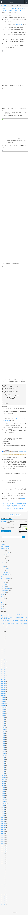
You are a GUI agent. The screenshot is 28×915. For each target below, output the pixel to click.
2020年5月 (3, 765)
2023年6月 (3, 693)
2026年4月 (3, 636)
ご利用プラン (3, 562)
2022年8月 (3, 711)
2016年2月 (3, 867)
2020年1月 (3, 773)
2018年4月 (3, 815)
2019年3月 (3, 793)
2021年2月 (3, 747)
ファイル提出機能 (4, 572)
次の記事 (18, 514)
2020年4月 (3, 767)
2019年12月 (3, 775)
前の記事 (12, 514)
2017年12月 (3, 823)
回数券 (2, 596)
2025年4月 (3, 658)
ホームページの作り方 (5, 578)
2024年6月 (3, 669)
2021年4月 (3, 743)
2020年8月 (3, 759)
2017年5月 (3, 837)
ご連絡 (2, 564)
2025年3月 (3, 659)
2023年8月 (3, 689)
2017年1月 (3, 845)
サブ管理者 (3, 566)
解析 (2, 606)
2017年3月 (3, 841)
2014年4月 (3, 902)
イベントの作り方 (4, 554)
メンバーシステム (4, 584)
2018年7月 (3, 809)
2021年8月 (3, 735)
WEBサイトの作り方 (5, 546)
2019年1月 (3, 797)
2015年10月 (3, 875)
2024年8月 (3, 665)
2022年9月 (3, 709)
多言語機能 (3, 598)
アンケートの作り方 (5, 552)
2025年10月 (3, 646)
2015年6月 (3, 883)
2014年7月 (3, 900)
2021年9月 (3, 733)
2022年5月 (3, 717)
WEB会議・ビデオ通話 (5, 548)
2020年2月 (3, 771)
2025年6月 (3, 653)
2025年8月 (3, 649)
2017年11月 (3, 825)
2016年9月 (3, 853)
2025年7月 (3, 651)
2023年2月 (3, 701)
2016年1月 (3, 869)
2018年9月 (3, 805)
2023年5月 (3, 695)
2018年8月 (3, 807)
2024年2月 (3, 677)
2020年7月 (3, 761)
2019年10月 (3, 779)
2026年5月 (3, 634)
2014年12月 (3, 891)
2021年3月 (3, 745)
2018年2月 (3, 819)
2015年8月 (3, 879)
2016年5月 (3, 861)
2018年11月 (3, 801)
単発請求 (2, 594)
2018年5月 (3, 813)
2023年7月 (3, 691)
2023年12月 (3, 681)
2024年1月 (3, 679)
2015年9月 (3, 877)
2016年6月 (3, 859)
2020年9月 (3, 757)
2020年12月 (3, 751)
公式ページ (22, 498)
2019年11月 (3, 777)
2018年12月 (3, 799)
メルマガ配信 (3, 582)
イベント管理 (3, 556)
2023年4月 (3, 697)
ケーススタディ (4, 560)
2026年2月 (3, 640)
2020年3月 (3, 769)
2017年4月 (3, 839)
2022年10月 (3, 707)
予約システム (5, 12)
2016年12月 (3, 847)
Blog (11, 2)
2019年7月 (3, 785)
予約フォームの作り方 (13, 12)
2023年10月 (3, 685)
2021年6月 (3, 739)
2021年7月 (3, 737)
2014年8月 (3, 898)
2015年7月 (3, 881)
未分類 (2, 602)
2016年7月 (3, 857)
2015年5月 (3, 884)
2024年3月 (3, 675)
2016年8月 (3, 855)
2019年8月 (3, 783)
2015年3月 (3, 889)
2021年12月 (3, 727)
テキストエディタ (4, 568)
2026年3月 (3, 638)
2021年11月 (3, 729)
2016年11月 (3, 849)
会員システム (3, 592)
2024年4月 (3, 673)
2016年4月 (3, 863)
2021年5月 (3, 741)
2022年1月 (3, 725)
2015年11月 (3, 873)
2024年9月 (3, 663)
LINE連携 (3, 544)
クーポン (2, 558)
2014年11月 (3, 893)
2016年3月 (3, 865)
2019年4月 (3, 791)
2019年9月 (3, 781)
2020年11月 (3, 753)
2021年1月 (3, 749)
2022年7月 (3, 713)
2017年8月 (3, 831)
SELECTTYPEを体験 (6, 531)
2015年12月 (3, 871)
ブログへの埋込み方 (5, 574)
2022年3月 (3, 721)
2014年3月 (3, 904)
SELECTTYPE (4, 521)
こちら (14, 139)
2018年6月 (3, 811)
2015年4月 (3, 887)
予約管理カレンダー (5, 590)
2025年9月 (3, 648)
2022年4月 (3, 719)
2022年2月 (3, 723)
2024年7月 (3, 667)
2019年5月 (3, 789)
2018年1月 (3, 821)
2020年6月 (3, 763)
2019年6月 (3, 787)
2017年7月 (3, 833)
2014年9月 (3, 896)
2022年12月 (3, 703)
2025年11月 (3, 644)
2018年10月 (3, 803)
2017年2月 (3, 843)
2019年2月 (3, 795)
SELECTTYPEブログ (5, 5)
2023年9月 (3, 687)
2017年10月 (3, 827)
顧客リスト (3, 608)
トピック (2, 570)
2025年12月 (3, 642)
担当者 (2, 600)
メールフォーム (4, 580)
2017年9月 (3, 829)
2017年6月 (3, 835)
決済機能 (2, 604)
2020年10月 (3, 755)
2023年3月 (3, 699)
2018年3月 (3, 817)
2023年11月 (3, 683)
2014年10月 (3, 894)
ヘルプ (2, 576)
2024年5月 (3, 671)
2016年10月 (3, 851)
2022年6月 (3, 715)
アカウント (3, 550)
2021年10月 (3, 731)
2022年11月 (3, 705)
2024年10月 (3, 661)
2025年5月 (3, 656)
